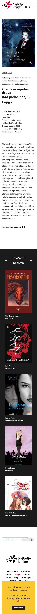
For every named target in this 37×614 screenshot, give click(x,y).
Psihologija (26, 577)
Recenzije (25, 571)
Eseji (16, 577)
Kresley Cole (7, 72)
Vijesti (9, 574)
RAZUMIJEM (18, 608)
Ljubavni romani (21, 83)
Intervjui (27, 574)
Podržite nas (12, 571)
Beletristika (16, 77)
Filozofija (23, 580)
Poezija (13, 580)
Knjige (17, 574)
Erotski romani (14, 80)
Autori (8, 577)
